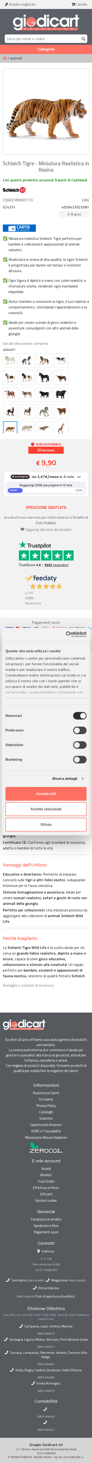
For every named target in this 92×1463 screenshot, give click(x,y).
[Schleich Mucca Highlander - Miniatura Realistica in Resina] (61, 411)
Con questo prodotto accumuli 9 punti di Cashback (45, 180)
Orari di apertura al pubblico (55, 1296)
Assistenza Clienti (46, 1093)
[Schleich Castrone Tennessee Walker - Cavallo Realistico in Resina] (44, 377)
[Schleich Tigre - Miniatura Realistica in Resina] (10, 428)
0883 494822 (46, 1430)
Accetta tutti (46, 794)
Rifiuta (46, 825)
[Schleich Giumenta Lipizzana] (10, 360)
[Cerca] (82, 38)
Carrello (81, 4)
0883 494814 (46, 1333)
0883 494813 (46, 1391)
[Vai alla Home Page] (5, 58)
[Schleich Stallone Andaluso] (27, 360)
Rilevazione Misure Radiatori (46, 1137)
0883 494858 (25, 1296)
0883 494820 (46, 1416)
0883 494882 (46, 1364)
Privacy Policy (46, 1105)
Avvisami (47, 450)
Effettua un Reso (46, 1187)
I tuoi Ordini (46, 1181)
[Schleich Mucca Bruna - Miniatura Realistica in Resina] (27, 394)
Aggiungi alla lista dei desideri (48, 529)
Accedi (21, 4)
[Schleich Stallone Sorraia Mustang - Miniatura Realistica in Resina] (44, 411)
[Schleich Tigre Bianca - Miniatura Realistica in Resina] (27, 428)
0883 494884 (46, 1377)
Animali (16, 58)
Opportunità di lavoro (46, 1124)
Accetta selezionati (46, 809)
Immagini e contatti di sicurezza (28, 985)
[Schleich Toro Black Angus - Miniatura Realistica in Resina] (61, 394)
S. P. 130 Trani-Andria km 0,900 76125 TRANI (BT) (46, 1264)
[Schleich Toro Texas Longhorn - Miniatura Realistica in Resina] (61, 377)
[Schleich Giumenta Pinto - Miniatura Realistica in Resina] (10, 377)
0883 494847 (36, 1280)
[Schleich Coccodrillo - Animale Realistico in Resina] (44, 428)
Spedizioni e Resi (46, 1225)
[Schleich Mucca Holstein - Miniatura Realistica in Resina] (61, 360)
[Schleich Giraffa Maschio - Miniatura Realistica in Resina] (61, 428)
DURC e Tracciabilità (46, 1131)
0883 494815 (46, 1347)
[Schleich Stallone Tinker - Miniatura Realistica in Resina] (27, 377)
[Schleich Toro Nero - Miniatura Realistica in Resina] (44, 394)
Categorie (46, 49)
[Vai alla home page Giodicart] (46, 22)
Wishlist (46, 1175)
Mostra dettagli (65, 779)
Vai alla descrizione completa (25, 343)
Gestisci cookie (46, 1200)
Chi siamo (46, 1099)
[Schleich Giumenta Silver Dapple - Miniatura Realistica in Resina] (27, 411)
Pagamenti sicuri (46, 1232)
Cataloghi (46, 1112)
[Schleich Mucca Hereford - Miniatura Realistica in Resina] (10, 394)
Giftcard (46, 1194)
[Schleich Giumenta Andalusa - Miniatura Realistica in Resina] (44, 360)
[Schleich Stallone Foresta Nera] (10, 411)
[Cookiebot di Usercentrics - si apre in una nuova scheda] (66, 634)
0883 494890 (77, 1280)
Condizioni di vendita (46, 1219)
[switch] (80, 730)
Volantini (46, 1118)
